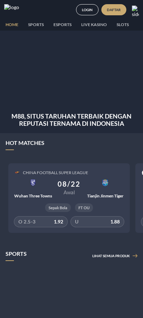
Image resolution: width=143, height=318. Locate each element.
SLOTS (123, 24)
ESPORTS (62, 24)
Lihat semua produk (111, 256)
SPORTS (36, 24)
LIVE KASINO (94, 24)
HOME (12, 24)
